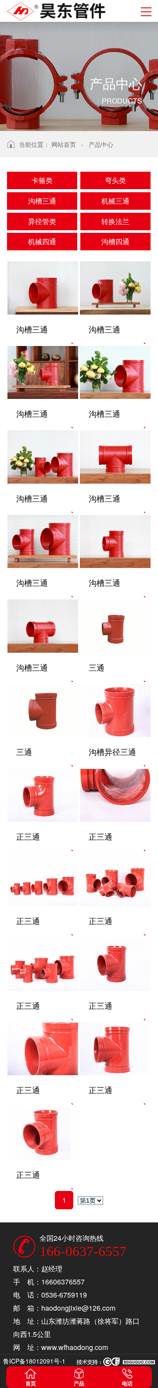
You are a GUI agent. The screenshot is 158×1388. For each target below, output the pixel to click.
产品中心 (101, 144)
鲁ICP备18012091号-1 (34, 1361)
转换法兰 (115, 221)
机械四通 (42, 241)
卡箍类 (42, 180)
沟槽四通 (115, 241)
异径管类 (42, 221)
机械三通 (115, 201)
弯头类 (115, 180)
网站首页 (63, 144)
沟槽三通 (42, 201)
